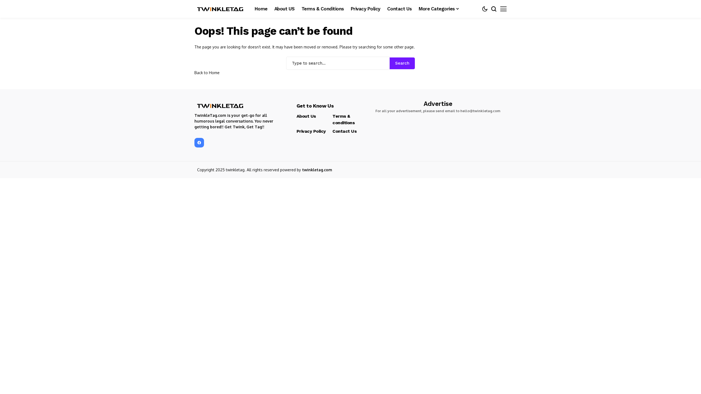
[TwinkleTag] (220, 9)
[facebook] (199, 142)
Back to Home (207, 72)
